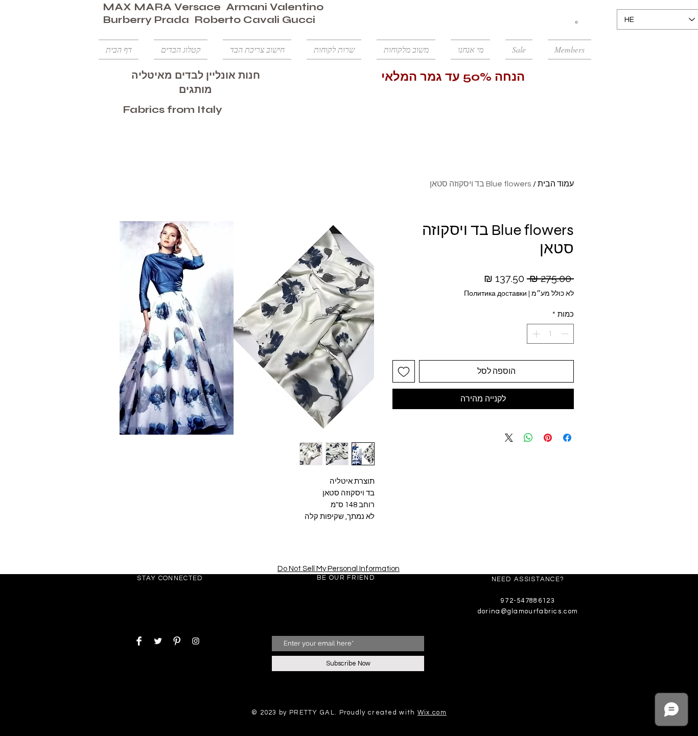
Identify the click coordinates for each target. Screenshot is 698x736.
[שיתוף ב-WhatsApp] (528, 438)
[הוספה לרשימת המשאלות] (403, 371)
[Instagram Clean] (195, 641)
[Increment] (535, 333)
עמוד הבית (556, 184)
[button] (576, 20)
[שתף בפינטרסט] (548, 438)
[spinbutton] (550, 333)
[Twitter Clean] (157, 641)
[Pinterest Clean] (176, 641)
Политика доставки (495, 293)
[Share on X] (509, 438)
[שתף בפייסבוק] (567, 438)
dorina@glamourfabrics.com (528, 611)
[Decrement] (566, 333)
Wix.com (432, 712)
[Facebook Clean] (139, 641)
